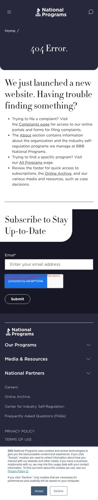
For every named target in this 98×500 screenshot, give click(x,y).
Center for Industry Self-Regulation (34, 406)
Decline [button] (58, 491)
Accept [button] (39, 491)
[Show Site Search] (90, 12)
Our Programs (20, 345)
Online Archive (58, 173)
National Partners (24, 373)
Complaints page (34, 124)
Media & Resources (26, 359)
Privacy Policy (16, 471)
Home (10, 31)
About (25, 135)
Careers (11, 387)
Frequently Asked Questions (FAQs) (35, 416)
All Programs (30, 162)
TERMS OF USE (18, 439)
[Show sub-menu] (88, 345)
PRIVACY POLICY (20, 431)
